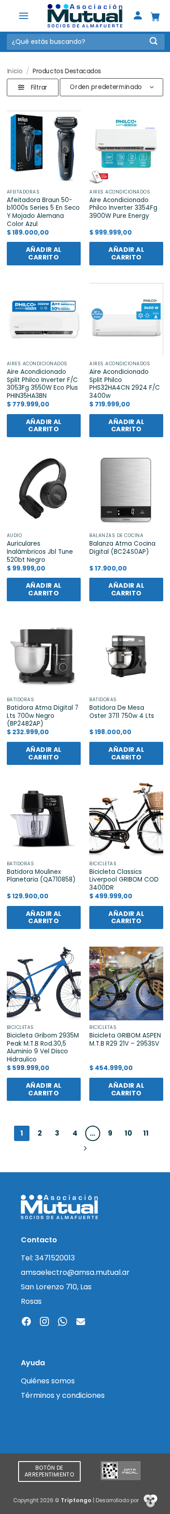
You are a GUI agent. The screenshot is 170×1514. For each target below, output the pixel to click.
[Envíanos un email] (80, 1322)
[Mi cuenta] (137, 16)
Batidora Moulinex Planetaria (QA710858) (41, 876)
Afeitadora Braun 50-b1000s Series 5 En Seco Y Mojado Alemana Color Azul (43, 212)
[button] (23, 16)
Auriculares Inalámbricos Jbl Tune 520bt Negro (40, 552)
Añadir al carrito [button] (44, 253)
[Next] (85, 1148)
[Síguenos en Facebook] (26, 1322)
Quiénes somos (48, 1381)
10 (128, 1133)
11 (146, 1133)
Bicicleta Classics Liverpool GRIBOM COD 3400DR (124, 880)
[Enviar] (153, 42)
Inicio (15, 70)
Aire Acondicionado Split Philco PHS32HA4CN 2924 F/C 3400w (124, 384)
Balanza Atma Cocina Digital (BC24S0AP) (122, 548)
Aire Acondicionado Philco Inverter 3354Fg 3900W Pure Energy (123, 208)
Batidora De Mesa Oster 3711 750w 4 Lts (121, 712)
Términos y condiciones (63, 1395)
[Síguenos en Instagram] (44, 1322)
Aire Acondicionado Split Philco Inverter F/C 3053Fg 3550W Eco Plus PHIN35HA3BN (42, 384)
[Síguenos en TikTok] (62, 1322)
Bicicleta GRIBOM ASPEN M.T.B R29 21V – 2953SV (125, 1039)
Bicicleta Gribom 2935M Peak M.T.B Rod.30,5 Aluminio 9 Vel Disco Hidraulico (43, 1048)
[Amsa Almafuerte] (85, 16)
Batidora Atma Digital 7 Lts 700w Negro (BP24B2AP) (42, 716)
